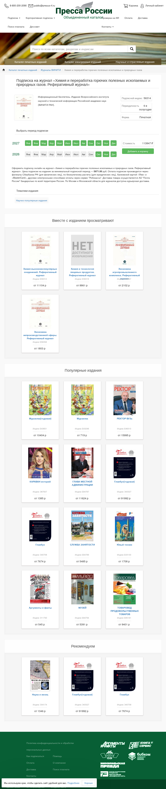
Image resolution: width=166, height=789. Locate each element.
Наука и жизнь (40, 694)
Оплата (128, 17)
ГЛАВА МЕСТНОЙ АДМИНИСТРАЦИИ (82, 483)
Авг (83, 143)
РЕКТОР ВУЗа (124, 418)
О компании (59, 763)
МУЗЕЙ (82, 607)
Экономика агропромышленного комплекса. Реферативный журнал (124, 273)
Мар (44, 143)
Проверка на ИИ (110, 17)
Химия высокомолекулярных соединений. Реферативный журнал (40, 272)
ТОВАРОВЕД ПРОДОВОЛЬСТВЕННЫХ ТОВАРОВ (125, 611)
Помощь (57, 756)
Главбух (40, 544)
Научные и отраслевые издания (135, 62)
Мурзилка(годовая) (40, 418)
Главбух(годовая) (124, 481)
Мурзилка (82, 418)
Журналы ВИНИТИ (51, 69)
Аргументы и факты (40, 607)
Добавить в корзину (138, 151)
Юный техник (124, 544)
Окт (98, 143)
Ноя (106, 143)
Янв (28, 143)
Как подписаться (35, 756)
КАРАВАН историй (40, 481)
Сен (91, 143)
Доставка (143, 17)
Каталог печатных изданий (31, 62)
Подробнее (73, 782)
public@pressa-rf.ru (44, 5)
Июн (67, 143)
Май (59, 143)
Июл (76, 143)
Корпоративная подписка (39, 17)
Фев (36, 143)
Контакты (107, 26)
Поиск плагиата (16, 26)
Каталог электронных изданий (83, 62)
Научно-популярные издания (31, 200)
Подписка (13, 17)
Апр (52, 143)
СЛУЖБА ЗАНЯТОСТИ (82, 544)
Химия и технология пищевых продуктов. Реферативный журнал (82, 272)
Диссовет (35, 26)
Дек (113, 143)
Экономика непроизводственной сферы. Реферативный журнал (40, 335)
